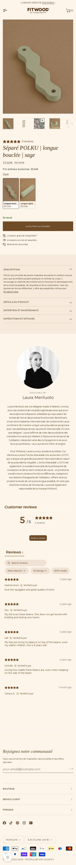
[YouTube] (31, 823)
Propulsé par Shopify (39, 859)
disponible (48, 2)
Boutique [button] (9, 789)
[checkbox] (60, 571)
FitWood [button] (8, 810)
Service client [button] (11, 799)
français (11, 839)
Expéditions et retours (19, 318)
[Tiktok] (11, 823)
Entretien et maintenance (21, 310)
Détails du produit (16, 302)
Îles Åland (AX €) (38, 839)
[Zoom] (9, 107)
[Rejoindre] (70, 769)
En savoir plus (11, 291)
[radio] (11, 193)
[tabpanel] (38, 630)
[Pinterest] (17, 823)
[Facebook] (4, 823)
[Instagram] (24, 823)
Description (12, 269)
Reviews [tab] (14, 552)
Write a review (38, 538)
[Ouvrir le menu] (8, 10)
